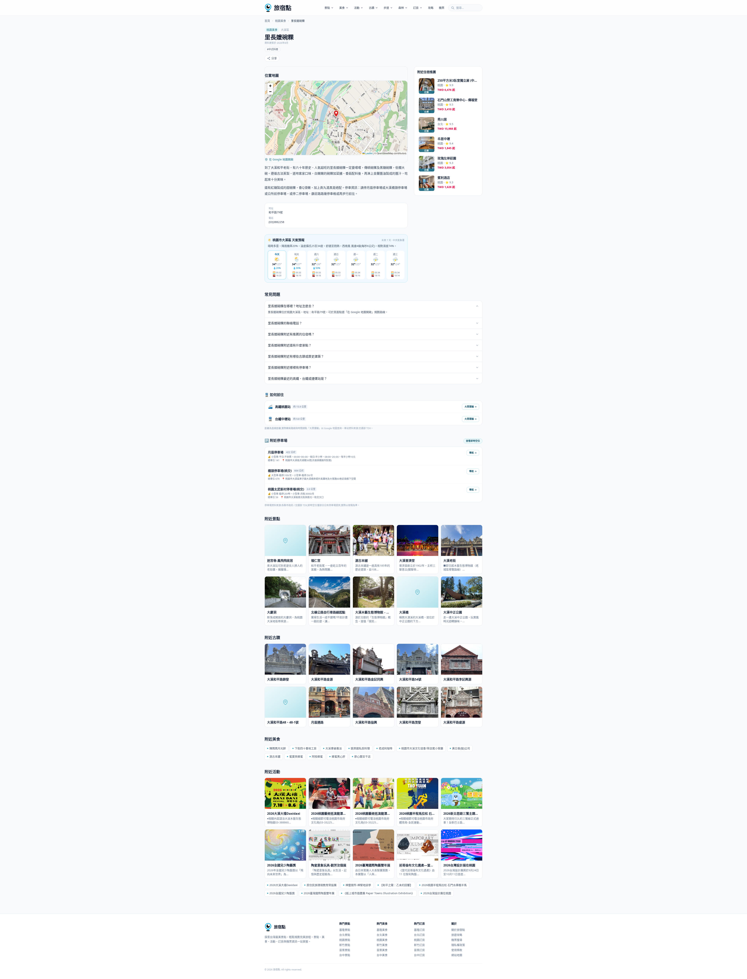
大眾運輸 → (471, 406)
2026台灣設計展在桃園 (437, 893)
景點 (327, 8)
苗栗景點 (344, 950)
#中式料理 (272, 49)
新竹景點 (344, 945)
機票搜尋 (456, 940)
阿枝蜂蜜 (317, 756)
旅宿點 (282, 8)
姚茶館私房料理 (360, 748)
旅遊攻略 (456, 935)
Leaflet (369, 153)
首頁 (267, 21)
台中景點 (344, 955)
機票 (441, 8)
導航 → (473, 452)
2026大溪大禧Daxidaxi (283, 885)
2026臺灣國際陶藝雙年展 (319, 893)
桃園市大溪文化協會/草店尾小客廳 (422, 748)
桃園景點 (344, 940)
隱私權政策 (458, 945)
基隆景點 (344, 930)
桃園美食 (280, 21)
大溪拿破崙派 (333, 748)
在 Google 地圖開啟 (281, 159)
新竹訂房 (419, 945)
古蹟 (371, 8)
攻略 (430, 8)
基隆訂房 (419, 930)
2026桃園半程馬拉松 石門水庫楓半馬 (444, 885)
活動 (356, 8)
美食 (342, 8)
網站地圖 (456, 955)
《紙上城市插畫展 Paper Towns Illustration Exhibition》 (378, 893)
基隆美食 (382, 930)
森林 (401, 8)
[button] (336, 114)
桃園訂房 (419, 940)
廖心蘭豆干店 (362, 756)
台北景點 (344, 935)
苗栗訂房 (419, 950)
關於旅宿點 (458, 930)
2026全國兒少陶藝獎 (282, 893)
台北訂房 (419, 935)
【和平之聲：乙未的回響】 (396, 885)
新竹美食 (382, 945)
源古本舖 (274, 756)
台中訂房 (419, 955)
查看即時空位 (473, 441)
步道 (386, 8)
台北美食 (382, 935)
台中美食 (382, 955)
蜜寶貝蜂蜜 (296, 756)
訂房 (416, 8)
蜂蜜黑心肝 (338, 756)
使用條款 (456, 950)
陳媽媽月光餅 (277, 748)
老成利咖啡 (385, 748)
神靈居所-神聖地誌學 (358, 885)
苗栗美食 (382, 950)
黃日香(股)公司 (461, 748)
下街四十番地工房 (306, 748)
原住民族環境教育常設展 (322, 885)
